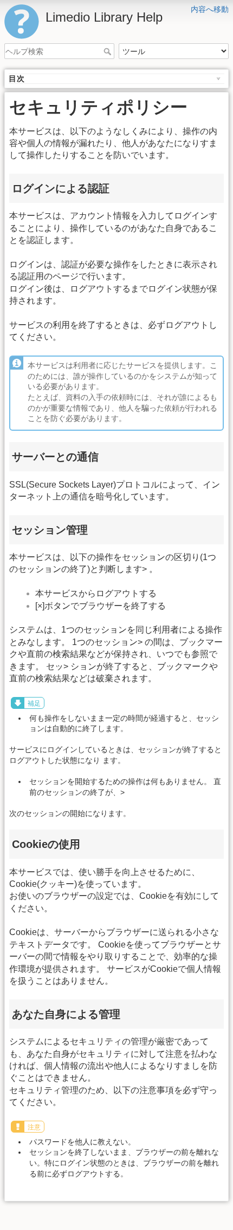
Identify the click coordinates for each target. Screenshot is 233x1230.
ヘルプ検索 (108, 51)
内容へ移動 (210, 9)
